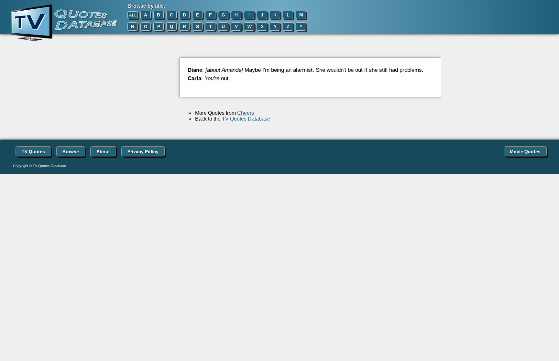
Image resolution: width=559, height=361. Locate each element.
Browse (70, 151)
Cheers (245, 113)
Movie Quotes (525, 151)
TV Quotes (33, 151)
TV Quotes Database (246, 119)
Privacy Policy (143, 151)
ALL (133, 15)
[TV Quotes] (59, 23)
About (103, 151)
